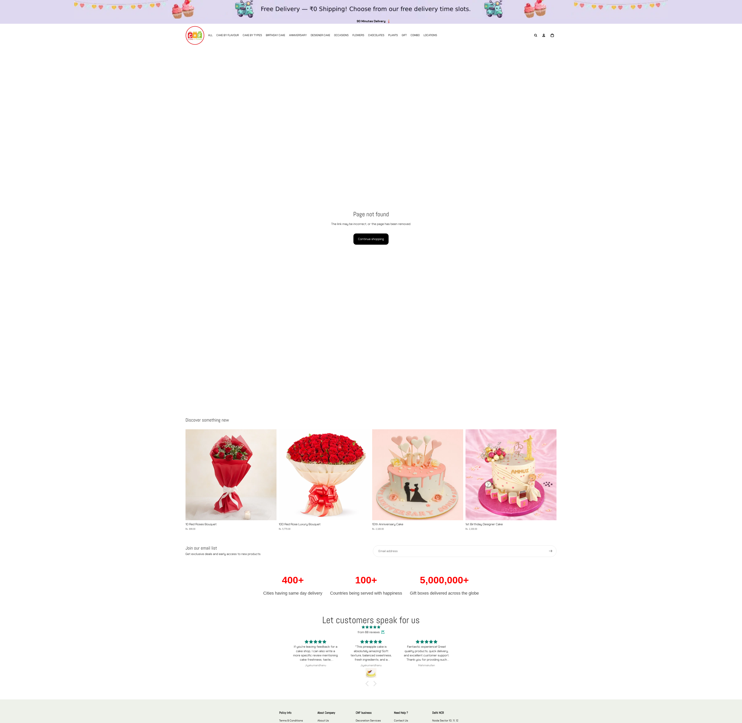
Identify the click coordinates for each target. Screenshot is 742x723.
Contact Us (401, 720)
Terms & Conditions (291, 720)
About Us (323, 720)
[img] (371, 627)
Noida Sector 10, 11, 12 (445, 720)
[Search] (535, 35)
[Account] (543, 35)
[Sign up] (551, 551)
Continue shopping (371, 239)
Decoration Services (368, 720)
